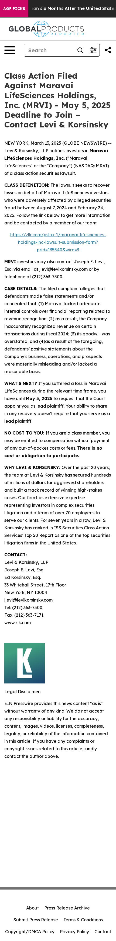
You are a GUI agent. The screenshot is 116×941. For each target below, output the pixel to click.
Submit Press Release (35, 919)
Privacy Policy (74, 931)
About (32, 908)
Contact (102, 931)
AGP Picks (14, 8)
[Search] (80, 50)
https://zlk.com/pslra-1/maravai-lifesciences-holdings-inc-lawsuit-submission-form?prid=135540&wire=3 (58, 242)
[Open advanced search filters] (93, 50)
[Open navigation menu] (9, 50)
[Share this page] (108, 50)
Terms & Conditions (83, 919)
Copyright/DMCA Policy (29, 931)
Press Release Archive (67, 908)
